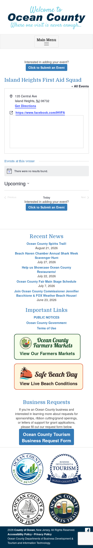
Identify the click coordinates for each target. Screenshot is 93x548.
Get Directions (25, 106)
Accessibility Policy (20, 534)
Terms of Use (46, 328)
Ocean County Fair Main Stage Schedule (46, 281)
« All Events (80, 86)
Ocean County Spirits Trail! (46, 243)
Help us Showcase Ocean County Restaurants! (46, 269)
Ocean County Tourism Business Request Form (46, 437)
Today (46, 197)
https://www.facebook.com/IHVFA (40, 112)
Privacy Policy (43, 534)
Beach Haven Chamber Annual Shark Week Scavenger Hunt (46, 255)
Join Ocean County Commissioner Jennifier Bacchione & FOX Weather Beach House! (46, 293)
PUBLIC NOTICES (46, 317)
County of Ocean (24, 530)
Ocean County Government (46, 322)
